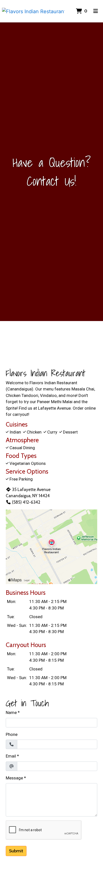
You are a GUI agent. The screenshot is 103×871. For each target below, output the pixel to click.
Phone (12, 734)
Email (11, 756)
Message (14, 777)
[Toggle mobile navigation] (95, 11)
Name (11, 712)
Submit (16, 851)
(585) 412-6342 (26, 502)
